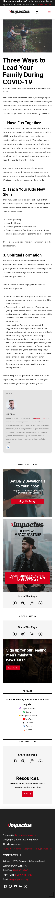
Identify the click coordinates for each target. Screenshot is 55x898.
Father (24, 88)
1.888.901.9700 (20, 870)
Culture (13, 88)
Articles (7, 88)
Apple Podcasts (29, 708)
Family (18, 88)
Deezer (29, 726)
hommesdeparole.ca (25, 835)
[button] (37, 12)
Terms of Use (21, 849)
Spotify (29, 712)
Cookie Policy (34, 849)
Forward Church (41, 418)
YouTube (29, 719)
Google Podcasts (29, 715)
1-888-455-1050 (45, 5)
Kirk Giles (41, 88)
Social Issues (31, 88)
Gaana (29, 729)
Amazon (29, 722)
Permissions (46, 849)
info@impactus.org (18, 879)
